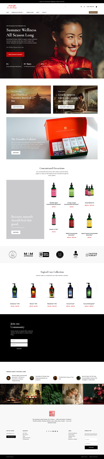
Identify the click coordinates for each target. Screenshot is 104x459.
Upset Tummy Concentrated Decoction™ (89, 234)
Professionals (93, 12)
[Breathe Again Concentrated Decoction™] (54, 190)
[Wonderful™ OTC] (52, 290)
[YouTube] (53, 431)
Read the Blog (11, 436)
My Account (25, 434)
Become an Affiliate (72, 439)
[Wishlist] (81, 6)
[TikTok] (51, 431)
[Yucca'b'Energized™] (89, 290)
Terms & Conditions (72, 433)
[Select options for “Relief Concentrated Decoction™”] (66, 229)
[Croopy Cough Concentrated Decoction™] (71, 190)
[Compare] (84, 6)
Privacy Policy (71, 434)
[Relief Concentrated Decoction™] (71, 221)
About (37, 12)
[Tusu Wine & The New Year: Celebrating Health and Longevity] (32, 378)
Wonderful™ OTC (52, 303)
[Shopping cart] (97, 6)
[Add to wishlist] (52, 198)
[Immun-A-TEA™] (54, 219)
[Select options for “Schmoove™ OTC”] (9, 299)
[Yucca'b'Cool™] (70, 290)
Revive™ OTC (33, 303)
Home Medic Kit (89, 203)
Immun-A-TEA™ (53, 229)
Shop (7, 12)
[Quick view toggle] (59, 198)
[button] (48, 198)
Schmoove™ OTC (15, 303)
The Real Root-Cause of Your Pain (66, 378)
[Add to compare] (55, 198)
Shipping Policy (71, 436)
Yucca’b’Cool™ (70, 303)
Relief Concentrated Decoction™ (71, 234)
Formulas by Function (17, 12)
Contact (44, 12)
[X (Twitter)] (55, 431)
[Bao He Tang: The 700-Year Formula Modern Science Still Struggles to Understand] (78, 378)
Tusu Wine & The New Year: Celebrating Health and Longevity (42, 378)
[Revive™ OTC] (33, 290)
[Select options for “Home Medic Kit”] (84, 198)
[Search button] (65, 6)
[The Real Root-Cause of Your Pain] (55, 378)
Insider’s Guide (30, 12)
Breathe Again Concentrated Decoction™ (53, 203)
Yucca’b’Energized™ (89, 303)
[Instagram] (49, 431)
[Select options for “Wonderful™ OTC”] (46, 299)
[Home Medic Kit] (89, 190)
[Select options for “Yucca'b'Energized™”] (83, 299)
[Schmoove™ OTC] (14, 290)
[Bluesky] (57, 431)
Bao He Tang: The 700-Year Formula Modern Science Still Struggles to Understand (89, 378)
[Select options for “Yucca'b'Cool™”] (65, 299)
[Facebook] (47, 431)
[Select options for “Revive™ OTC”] (28, 299)
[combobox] (50, 6)
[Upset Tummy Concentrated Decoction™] (89, 221)
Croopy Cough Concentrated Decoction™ (71, 203)
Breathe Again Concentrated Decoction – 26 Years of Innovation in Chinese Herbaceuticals (19, 378)
